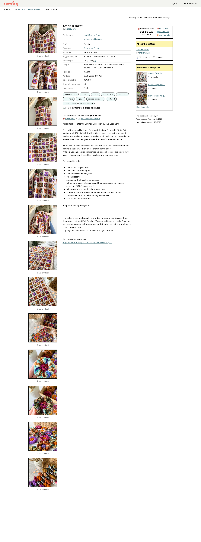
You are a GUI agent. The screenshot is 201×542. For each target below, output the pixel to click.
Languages (68, 88)
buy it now (70, 118)
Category (67, 48)
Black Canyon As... (156, 84)
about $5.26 (146, 35)
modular (84, 94)
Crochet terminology (72, 84)
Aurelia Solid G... (155, 73)
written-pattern (86, 104)
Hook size (67, 72)
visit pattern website (90, 118)
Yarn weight (68, 60)
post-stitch (122, 94)
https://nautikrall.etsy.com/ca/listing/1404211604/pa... (87, 242)
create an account (190, 3)
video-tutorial (70, 104)
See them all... (142, 107)
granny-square (71, 94)
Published (67, 52)
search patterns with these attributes (82, 108)
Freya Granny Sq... (156, 96)
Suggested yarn (70, 56)
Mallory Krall (70, 29)
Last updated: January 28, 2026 (149, 122)
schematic (69, 99)
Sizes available (69, 80)
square (80, 99)
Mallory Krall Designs (93, 39)
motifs (95, 94)
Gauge (66, 64)
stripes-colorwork (95, 99)
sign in (174, 3)
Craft (65, 44)
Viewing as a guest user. (149, 17)
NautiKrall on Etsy (29, 9)
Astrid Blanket (142, 49)
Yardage (66, 76)
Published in (68, 35)
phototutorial (108, 94)
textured (111, 99)
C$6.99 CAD (147, 32)
